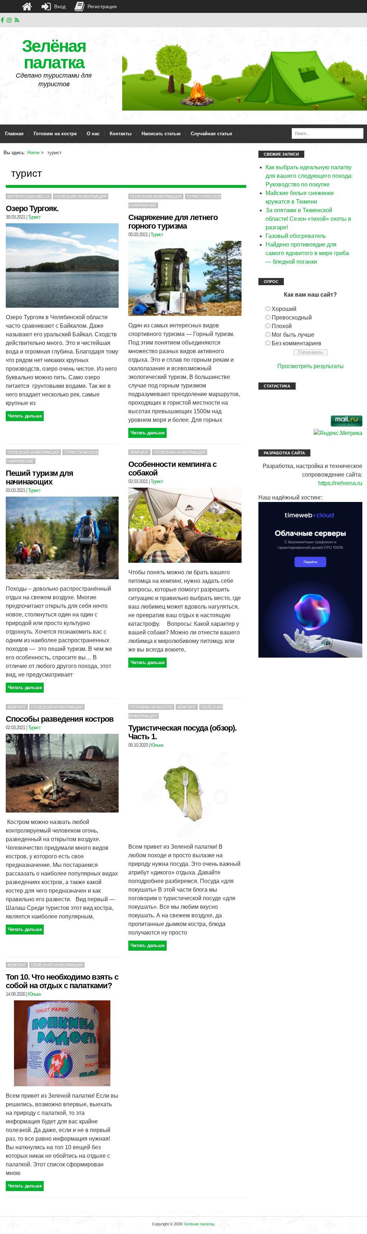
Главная (14, 133)
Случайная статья (211, 133)
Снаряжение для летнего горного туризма (173, 221)
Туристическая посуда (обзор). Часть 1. (182, 732)
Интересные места (29, 196)
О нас (93, 133)
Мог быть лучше (293, 335)
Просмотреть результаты (310, 366)
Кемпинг (139, 452)
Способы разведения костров (60, 718)
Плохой (282, 326)
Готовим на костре (55, 133)
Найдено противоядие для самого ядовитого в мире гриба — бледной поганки (307, 253)
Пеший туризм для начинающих (39, 477)
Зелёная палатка (54, 54)
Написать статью (161, 133)
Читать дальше (25, 416)
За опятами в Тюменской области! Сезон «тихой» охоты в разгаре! (308, 218)
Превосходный (292, 317)
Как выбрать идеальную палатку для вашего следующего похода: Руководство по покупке (309, 175)
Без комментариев (296, 343)
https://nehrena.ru (340, 483)
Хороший (284, 309)
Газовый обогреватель (296, 236)
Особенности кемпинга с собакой (172, 468)
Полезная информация (80, 196)
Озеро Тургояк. (32, 208)
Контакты (121, 133)
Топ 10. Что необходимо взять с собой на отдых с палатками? (62, 981)
